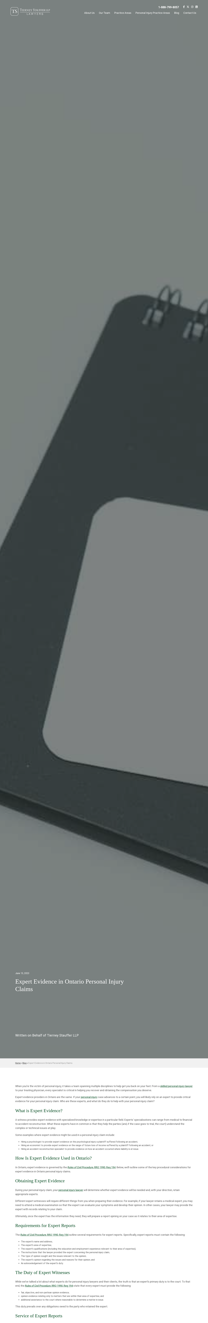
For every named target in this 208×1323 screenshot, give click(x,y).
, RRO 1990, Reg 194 (91, 1167)
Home (18, 1063)
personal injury (89, 1097)
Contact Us (189, 12)
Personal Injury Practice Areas (153, 12)
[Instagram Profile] (192, 7)
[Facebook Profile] (184, 7)
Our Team (104, 12)
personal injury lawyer (70, 1190)
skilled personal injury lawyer (176, 1086)
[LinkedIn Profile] (196, 7)
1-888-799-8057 (168, 7)
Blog (176, 12)
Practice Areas (122, 12)
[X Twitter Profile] (188, 7)
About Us (89, 12)
